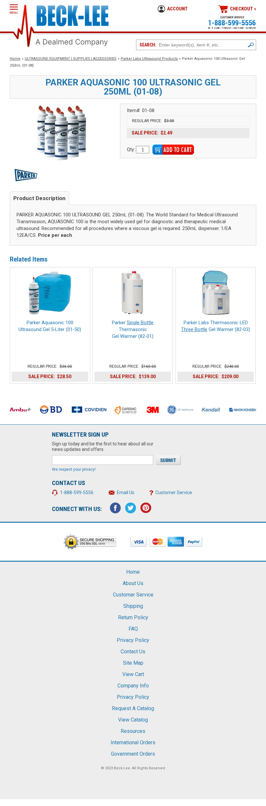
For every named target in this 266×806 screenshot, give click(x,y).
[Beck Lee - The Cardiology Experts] (73, 14)
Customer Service (173, 492)
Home (15, 59)
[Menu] (14, 9)
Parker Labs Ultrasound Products (149, 59)
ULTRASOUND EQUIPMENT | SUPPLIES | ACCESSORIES (70, 59)
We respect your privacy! (74, 469)
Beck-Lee (122, 768)
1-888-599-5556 (76, 492)
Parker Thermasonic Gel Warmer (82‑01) (132, 329)
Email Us (125, 492)
